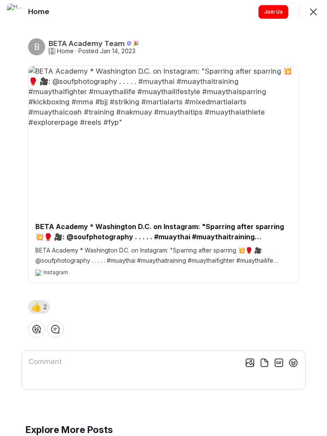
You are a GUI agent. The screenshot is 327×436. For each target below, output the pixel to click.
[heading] (39, 11)
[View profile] (15, 11)
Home (65, 51)
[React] (37, 329)
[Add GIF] (279, 363)
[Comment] (55, 329)
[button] (39, 307)
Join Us (273, 12)
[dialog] (163, 218)
